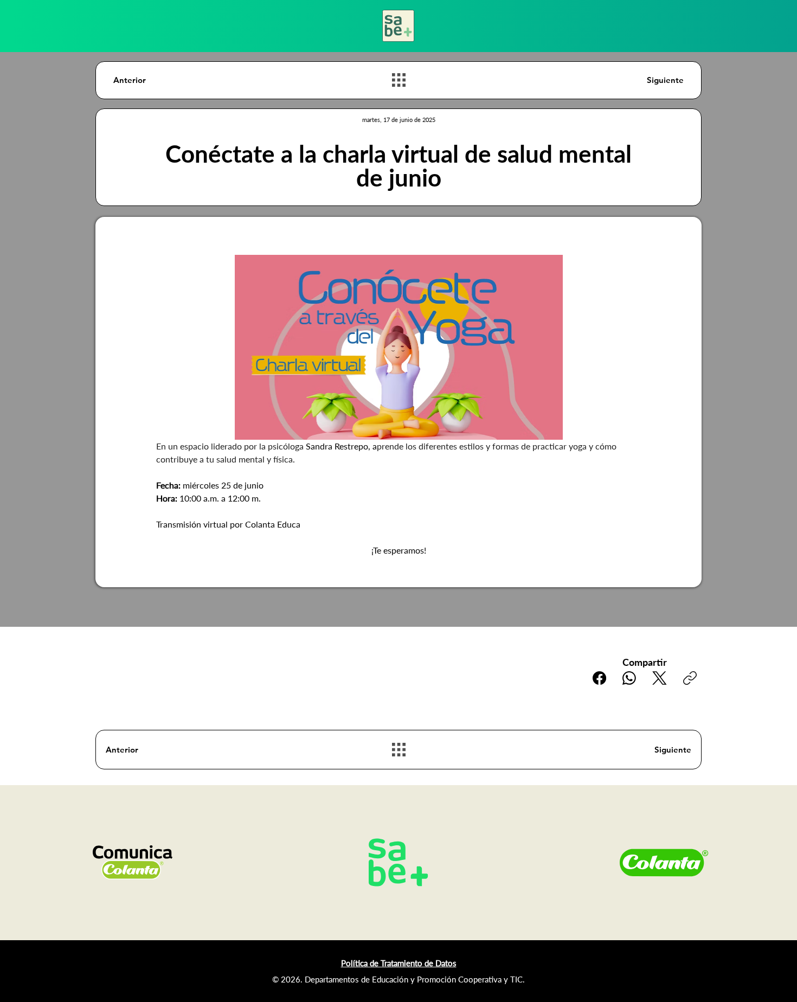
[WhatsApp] (629, 678)
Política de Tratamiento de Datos (399, 963)
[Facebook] (599, 678)
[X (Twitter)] (659, 678)
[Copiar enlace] (690, 678)
